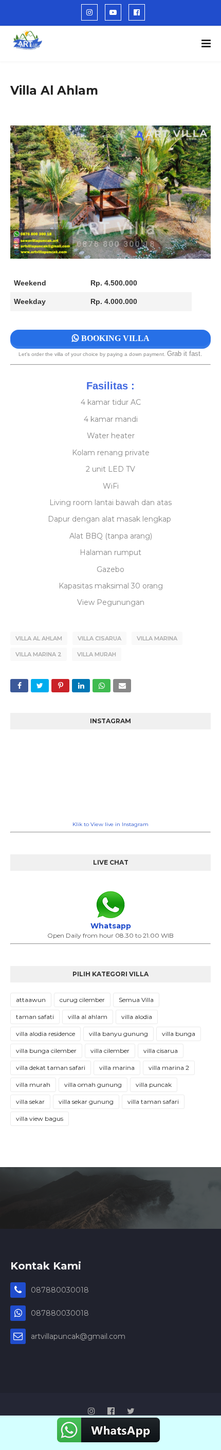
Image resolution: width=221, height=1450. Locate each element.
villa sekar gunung (86, 1101)
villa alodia (136, 1017)
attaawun (31, 1000)
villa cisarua (99, 638)
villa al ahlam (38, 638)
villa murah (96, 654)
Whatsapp (110, 925)
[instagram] (89, 12)
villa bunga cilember (46, 1050)
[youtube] (113, 12)
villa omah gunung (93, 1084)
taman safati (35, 1017)
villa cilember (110, 1050)
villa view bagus (39, 1118)
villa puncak (154, 1084)
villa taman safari (153, 1101)
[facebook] (136, 12)
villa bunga (178, 1033)
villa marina (157, 638)
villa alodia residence (45, 1033)
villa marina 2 (38, 654)
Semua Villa (136, 1000)
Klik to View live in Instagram (110, 824)
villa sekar (30, 1101)
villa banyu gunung (118, 1033)
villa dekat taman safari (50, 1067)
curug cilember (82, 1000)
